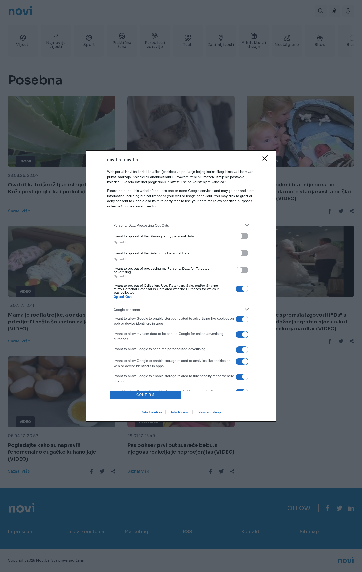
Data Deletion (151, 412)
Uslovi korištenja (209, 412)
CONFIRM (145, 395)
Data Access (179, 412)
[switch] (242, 236)
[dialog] (181, 286)
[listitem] (181, 225)
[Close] (266, 160)
